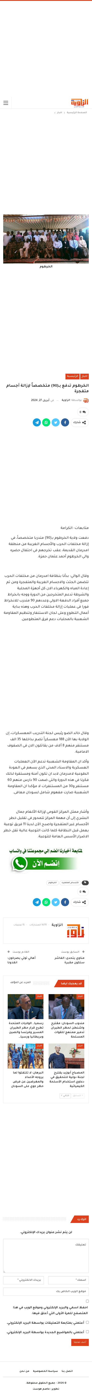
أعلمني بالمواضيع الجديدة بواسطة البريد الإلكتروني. (45, 1332)
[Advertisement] (46, 49)
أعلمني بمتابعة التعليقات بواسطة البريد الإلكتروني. (45, 1323)
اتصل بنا (67, 1371)
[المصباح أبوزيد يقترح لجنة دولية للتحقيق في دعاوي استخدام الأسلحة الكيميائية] (66, 1056)
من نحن (24, 1371)
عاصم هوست (41, 1389)
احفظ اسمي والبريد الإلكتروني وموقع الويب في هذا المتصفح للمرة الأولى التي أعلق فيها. (50, 1310)
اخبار (84, 376)
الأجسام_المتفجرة (70, 883)
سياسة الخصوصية (45, 1371)
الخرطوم (52, 883)
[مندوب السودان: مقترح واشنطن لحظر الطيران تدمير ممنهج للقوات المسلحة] (66, 1006)
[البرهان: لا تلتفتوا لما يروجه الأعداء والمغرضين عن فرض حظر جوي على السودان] (25, 1056)
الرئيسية (72, 376)
